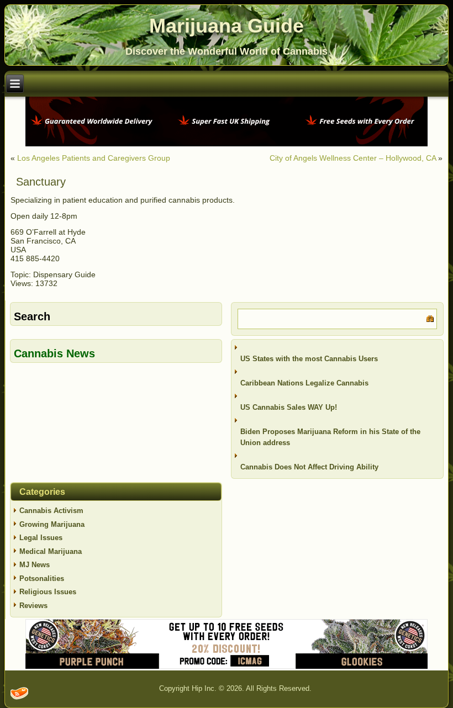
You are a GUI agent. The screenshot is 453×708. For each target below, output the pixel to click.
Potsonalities (41, 578)
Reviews (33, 605)
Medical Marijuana (50, 551)
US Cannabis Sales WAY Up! (288, 407)
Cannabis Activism (51, 510)
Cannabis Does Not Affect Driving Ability (309, 467)
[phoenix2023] (226, 144)
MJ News (34, 565)
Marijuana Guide (226, 25)
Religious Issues (47, 592)
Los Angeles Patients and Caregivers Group (93, 158)
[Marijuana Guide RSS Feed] (19, 693)
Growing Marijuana (52, 524)
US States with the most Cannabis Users (309, 359)
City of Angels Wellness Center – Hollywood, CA (353, 158)
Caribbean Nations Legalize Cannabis (304, 383)
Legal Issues (40, 537)
